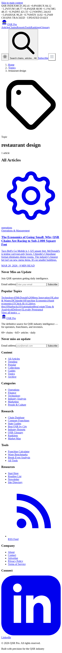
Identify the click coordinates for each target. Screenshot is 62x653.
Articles (5, 27)
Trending (12, 361)
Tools (28, 27)
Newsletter (13, 479)
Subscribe (43, 58)
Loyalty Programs (33, 309)
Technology (8, 297)
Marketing (13, 401)
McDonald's (24, 297)
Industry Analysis (17, 398)
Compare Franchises (18, 420)
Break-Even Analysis (19, 457)
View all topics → (10, 312)
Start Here (13, 473)
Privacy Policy (15, 561)
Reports (21, 27)
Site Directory (15, 482)
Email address (8, 284)
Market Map (14, 438)
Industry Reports (16, 429)
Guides (11, 370)
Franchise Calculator (18, 451)
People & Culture (17, 404)
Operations (13, 389)
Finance (12, 392)
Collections (14, 367)
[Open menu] (52, 57)
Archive (12, 376)
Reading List (14, 476)
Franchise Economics (37, 300)
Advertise (13, 558)
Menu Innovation (42, 297)
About (11, 552)
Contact (12, 555)
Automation (28, 306)
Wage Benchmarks (18, 454)
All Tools (13, 460)
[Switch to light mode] (5, 57)
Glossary (45, 27)
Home (11, 64)
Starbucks (14, 306)
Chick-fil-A (22, 303)
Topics (12, 67)
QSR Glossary (15, 432)
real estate (40, 306)
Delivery (18, 309)
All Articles (14, 358)
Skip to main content (12, 2)
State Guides (14, 423)
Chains (13, 27)
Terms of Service (17, 564)
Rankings (36, 27)
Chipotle (19, 300)
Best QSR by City (17, 426)
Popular (12, 364)
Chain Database (16, 417)
